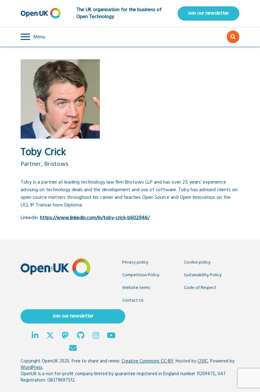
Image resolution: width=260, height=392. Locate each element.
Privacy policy (135, 262)
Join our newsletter (208, 13)
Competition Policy (140, 275)
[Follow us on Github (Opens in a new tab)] (80, 336)
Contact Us (132, 300)
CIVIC (203, 361)
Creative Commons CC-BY (147, 361)
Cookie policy (197, 262)
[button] (33, 37)
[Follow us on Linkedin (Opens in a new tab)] (35, 336)
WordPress (31, 367)
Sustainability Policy (203, 275)
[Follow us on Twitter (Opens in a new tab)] (50, 336)
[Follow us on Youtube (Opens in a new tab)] (111, 336)
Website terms (136, 287)
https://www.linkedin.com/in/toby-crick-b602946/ (95, 218)
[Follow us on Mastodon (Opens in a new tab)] (65, 336)
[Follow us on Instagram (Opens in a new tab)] (96, 336)
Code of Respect (200, 287)
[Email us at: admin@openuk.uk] (73, 349)
